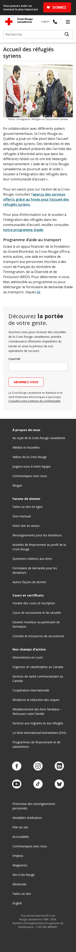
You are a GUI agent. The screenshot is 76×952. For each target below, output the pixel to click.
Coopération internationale (30, 690)
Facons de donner (26, 499)
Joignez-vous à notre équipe (31, 466)
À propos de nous (26, 430)
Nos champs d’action (29, 649)
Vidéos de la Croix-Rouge (29, 457)
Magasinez (19, 865)
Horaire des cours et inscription (33, 603)
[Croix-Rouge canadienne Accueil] (19, 21)
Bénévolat (19, 884)
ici (38, 292)
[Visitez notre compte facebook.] (16, 766)
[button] (68, 22)
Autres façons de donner (29, 582)
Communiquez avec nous (29, 476)
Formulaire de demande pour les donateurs (34, 570)
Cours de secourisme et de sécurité (36, 613)
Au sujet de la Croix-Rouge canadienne (38, 438)
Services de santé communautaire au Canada (37, 678)
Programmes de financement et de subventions (36, 744)
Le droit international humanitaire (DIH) (39, 733)
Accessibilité (20, 837)
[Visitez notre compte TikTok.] (38, 784)
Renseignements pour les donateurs (37, 535)
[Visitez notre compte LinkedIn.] (59, 766)
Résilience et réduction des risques (36, 700)
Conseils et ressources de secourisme (38, 636)
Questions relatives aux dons (32, 559)
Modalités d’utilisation (27, 818)
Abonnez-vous (26, 382)
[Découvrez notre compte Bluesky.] (59, 784)
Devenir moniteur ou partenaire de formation (36, 624)
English (45, 21)
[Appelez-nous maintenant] (55, 22)
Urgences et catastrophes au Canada (37, 667)
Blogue (17, 485)
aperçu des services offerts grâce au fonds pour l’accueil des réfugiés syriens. (36, 199)
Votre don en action (25, 526)
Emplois (17, 856)
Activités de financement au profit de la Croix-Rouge (39, 547)
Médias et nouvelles (26, 447)
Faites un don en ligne (27, 507)
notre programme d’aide (23, 229)
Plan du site (20, 827)
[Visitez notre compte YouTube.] (16, 784)
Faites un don (21, 894)
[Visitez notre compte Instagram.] (38, 766)
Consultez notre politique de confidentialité (34, 401)
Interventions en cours (27, 657)
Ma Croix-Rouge (23, 875)
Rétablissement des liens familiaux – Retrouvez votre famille (37, 711)
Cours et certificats (28, 595)
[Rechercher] (66, 34)
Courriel (14, 359)
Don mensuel (21, 516)
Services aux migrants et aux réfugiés (37, 723)
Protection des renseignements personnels (33, 806)
